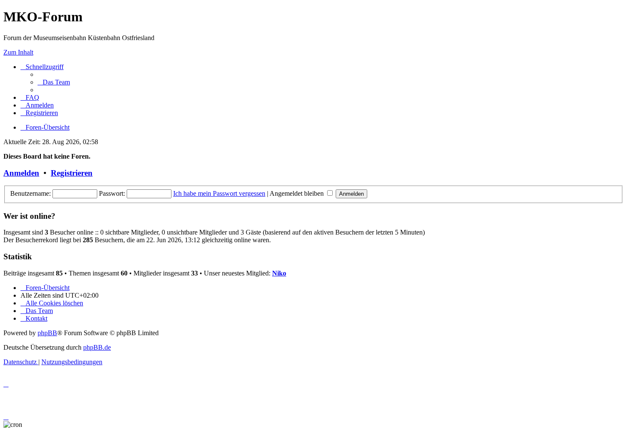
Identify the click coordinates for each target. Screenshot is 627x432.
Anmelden (21, 172)
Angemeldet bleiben (297, 193)
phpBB (47, 332)
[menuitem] (54, 82)
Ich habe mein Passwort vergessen (219, 193)
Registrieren (72, 172)
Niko (279, 273)
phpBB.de (97, 347)
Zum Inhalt (18, 52)
